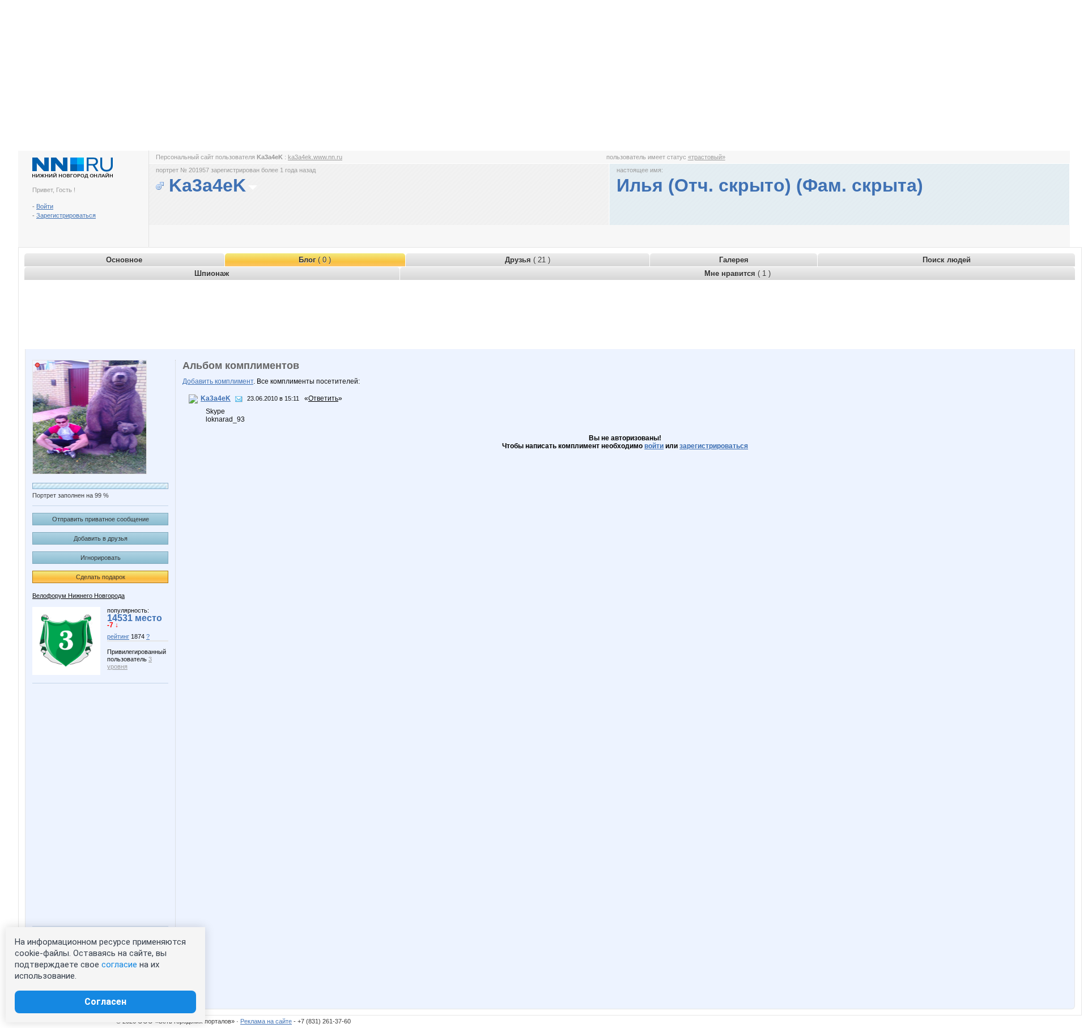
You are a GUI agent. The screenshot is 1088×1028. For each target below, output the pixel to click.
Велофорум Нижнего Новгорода (78, 595)
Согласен (105, 1001)
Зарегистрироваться (66, 215)
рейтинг (118, 636)
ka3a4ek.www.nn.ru (315, 157)
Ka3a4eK (216, 398)
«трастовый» (706, 157)
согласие (119, 964)
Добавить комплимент (217, 381)
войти (654, 446)
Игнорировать (100, 557)
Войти (44, 206)
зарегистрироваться (713, 446)
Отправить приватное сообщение (100, 519)
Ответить (323, 398)
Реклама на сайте (266, 1021)
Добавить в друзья (101, 538)
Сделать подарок (100, 577)
